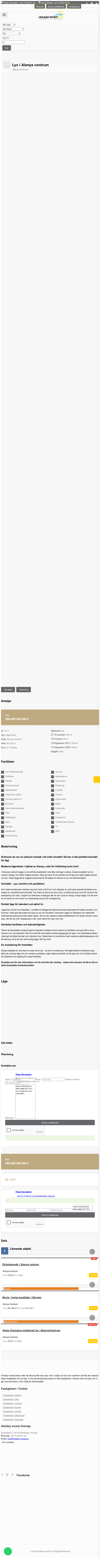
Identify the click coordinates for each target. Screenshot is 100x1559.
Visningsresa (74, 6)
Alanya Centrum (20, 69)
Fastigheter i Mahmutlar (14, 1415)
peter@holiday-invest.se (45, 1196)
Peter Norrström (24, 1074)
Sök (6, 48)
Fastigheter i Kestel (12, 1407)
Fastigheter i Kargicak (13, 1419)
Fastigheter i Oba (11, 1399)
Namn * (8, 1079)
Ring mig (39, 6)
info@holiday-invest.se (18, 1438)
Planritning (23, 689)
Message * (10, 1117)
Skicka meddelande (56, 6)
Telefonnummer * (72, 1079)
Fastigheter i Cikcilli (12, 1411)
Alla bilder (8, 689)
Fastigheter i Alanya (12, 1395)
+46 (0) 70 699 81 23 (25, 1196)
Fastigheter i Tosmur (12, 1403)
